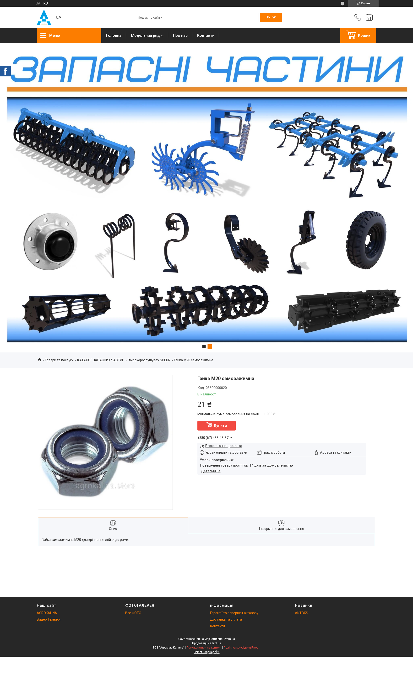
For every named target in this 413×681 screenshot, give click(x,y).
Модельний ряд (145, 35)
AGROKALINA (47, 613)
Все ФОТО (133, 613)
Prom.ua (229, 639)
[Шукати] (271, 17)
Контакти (205, 35)
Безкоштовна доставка (223, 446)
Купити (220, 425)
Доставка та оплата (226, 619)
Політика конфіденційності (242, 647)
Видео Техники (48, 619)
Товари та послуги (59, 360)
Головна (113, 35)
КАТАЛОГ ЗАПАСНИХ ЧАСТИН (100, 360)
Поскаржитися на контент (204, 647)
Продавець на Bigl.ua (206, 643)
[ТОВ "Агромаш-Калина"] (44, 17)
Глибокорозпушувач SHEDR (149, 360)
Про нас (180, 35)
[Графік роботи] (369, 17)
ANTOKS (301, 613)
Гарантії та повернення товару (234, 613)
